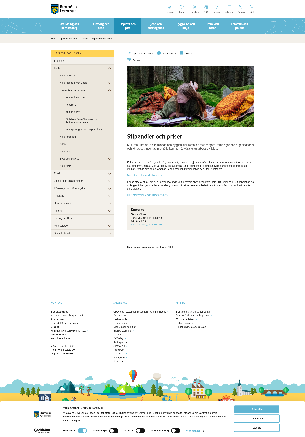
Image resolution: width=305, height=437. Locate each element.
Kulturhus (65, 151)
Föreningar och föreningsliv (69, 188)
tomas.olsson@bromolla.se (146, 224)
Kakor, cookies (184, 323)
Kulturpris (70, 104)
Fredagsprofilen (63, 218)
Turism (58, 210)
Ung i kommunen (63, 203)
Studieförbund (62, 233)
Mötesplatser (61, 225)
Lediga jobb (120, 319)
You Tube (119, 361)
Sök (252, 12)
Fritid (57, 173)
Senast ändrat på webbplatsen (193, 315)
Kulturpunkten (67, 75)
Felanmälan (120, 323)
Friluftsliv (59, 195)
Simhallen (119, 346)
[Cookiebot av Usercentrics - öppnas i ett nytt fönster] (42, 430)
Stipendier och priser (72, 90)
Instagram (119, 357)
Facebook (119, 353)
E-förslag (118, 338)
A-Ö (206, 12)
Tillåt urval (257, 418)
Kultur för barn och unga (73, 82)
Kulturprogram (68, 136)
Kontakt (241, 12)
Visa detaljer (193, 430)
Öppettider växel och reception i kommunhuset (139, 311)
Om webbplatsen (185, 319)
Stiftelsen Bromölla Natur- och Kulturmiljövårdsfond (82, 120)
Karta (182, 12)
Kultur (85, 38)
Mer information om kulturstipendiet (146, 195)
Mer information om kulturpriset (144, 175)
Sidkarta (229, 12)
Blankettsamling (122, 330)
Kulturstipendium (75, 97)
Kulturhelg (65, 166)
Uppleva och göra (69, 38)
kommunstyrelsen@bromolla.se (68, 330)
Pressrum (119, 349)
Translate (194, 12)
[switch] (113, 430)
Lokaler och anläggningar (68, 181)
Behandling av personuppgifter (193, 311)
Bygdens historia (69, 158)
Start (53, 38)
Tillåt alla (257, 409)
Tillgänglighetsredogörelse (191, 327)
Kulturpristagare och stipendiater (83, 129)
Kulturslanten (72, 112)
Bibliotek (59, 60)
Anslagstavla (121, 315)
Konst (63, 144)
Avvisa (257, 427)
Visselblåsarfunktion (125, 327)
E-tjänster (169, 12)
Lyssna (216, 12)
